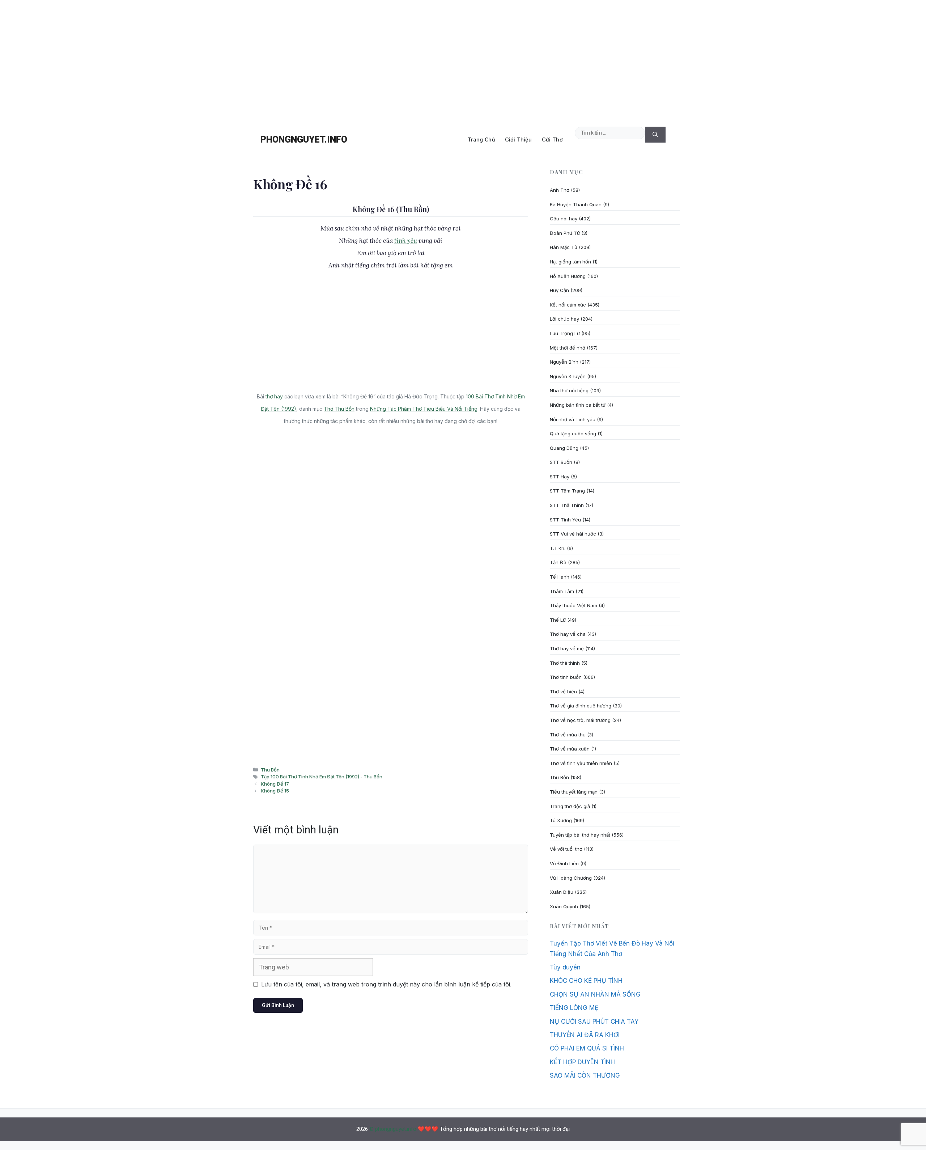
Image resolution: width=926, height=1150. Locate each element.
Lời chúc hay (564, 319)
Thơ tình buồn (566, 677)
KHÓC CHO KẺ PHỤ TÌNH (586, 980)
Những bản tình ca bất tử (578, 405)
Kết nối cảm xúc (568, 305)
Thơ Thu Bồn (339, 409)
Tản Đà (558, 562)
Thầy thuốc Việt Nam (573, 605)
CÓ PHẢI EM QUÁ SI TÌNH (587, 1048)
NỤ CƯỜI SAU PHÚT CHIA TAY (594, 1021)
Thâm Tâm (562, 591)
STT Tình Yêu (565, 520)
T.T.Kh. (557, 548)
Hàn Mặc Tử (563, 247)
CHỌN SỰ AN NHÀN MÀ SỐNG (595, 994)
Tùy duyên (565, 967)
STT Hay (559, 476)
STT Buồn (561, 462)
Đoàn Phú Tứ (565, 233)
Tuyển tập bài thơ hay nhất (580, 835)
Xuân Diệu (561, 892)
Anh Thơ (559, 190)
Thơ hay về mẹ (567, 648)
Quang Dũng (564, 448)
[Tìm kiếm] (655, 135)
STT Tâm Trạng (567, 491)
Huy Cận (559, 290)
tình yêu (405, 241)
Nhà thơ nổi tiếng (569, 390)
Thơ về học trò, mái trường (580, 720)
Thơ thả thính (565, 663)
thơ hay (274, 396)
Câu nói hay (563, 218)
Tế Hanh (559, 577)
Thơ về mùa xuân (570, 749)
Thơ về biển (563, 691)
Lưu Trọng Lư (565, 333)
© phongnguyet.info (392, 1129)
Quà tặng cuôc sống (573, 433)
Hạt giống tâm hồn (570, 262)
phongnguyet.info (303, 139)
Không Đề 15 (275, 791)
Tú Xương (561, 820)
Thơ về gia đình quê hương (580, 706)
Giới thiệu (518, 139)
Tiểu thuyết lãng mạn (574, 792)
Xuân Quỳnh (564, 906)
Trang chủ (481, 139)
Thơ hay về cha (568, 634)
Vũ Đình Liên (564, 863)
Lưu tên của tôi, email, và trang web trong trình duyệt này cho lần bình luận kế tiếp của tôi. (386, 984)
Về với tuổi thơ (566, 849)
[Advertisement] (463, 59)
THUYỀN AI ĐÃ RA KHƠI (585, 1035)
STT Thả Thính (567, 505)
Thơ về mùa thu (568, 734)
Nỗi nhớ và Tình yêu (572, 419)
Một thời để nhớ (567, 348)
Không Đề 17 (275, 784)
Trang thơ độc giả (570, 806)
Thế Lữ (558, 620)
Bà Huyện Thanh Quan (576, 204)
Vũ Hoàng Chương (571, 878)
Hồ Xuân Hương (568, 276)
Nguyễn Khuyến (568, 376)
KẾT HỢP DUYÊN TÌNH (582, 1062)
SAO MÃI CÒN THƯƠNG (585, 1075)
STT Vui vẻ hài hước (573, 534)
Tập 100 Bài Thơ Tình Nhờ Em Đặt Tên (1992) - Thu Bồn (321, 776)
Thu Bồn (270, 770)
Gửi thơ (552, 139)
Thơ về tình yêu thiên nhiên (581, 763)
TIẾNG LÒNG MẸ (574, 1007)
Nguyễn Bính (564, 362)
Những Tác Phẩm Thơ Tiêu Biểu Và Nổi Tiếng (423, 409)
